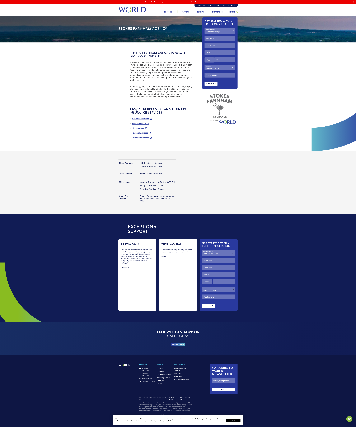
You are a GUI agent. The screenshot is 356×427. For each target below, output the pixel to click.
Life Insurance (138, 128)
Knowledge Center (163, 378)
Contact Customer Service (180, 369)
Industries (168, 12)
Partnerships (217, 12)
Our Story (160, 369)
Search (232, 12)
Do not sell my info (185, 398)
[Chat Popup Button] (349, 419)
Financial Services (140, 133)
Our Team (160, 372)
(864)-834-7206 (178, 344)
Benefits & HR (147, 378)
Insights (200, 12)
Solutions (185, 12)
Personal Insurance (140, 123)
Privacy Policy (171, 398)
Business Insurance (140, 118)
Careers (159, 384)
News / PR (160, 381)
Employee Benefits (140, 138)
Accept (233, 420)
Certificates (178, 377)
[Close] (353, 2)
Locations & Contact (164, 375)
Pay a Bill (177, 374)
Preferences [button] (172, 421)
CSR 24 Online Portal (181, 380)
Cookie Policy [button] (134, 421)
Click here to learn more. (201, 2)
